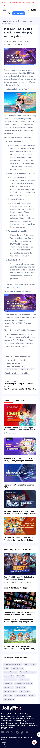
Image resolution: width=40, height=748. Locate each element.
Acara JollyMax (9, 676)
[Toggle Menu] (4, 9)
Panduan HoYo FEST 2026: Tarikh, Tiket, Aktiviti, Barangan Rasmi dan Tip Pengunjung (18, 459)
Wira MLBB (26, 373)
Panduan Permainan (12, 363)
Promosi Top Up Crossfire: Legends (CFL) (19, 486)
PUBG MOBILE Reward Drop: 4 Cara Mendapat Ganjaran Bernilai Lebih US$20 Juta (18, 539)
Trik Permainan (11, 370)
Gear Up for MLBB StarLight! (16, 588)
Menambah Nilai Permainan (23, 683)
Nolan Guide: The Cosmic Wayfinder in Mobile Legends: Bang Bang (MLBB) (19, 621)
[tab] (5, 41)
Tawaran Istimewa (17, 668)
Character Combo (20, 695)
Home (4, 21)
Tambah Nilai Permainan (14, 366)
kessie (23, 360)
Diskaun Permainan (10, 691)
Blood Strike (8, 695)
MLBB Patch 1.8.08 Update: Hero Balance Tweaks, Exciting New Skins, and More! (19, 647)
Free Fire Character (22, 357)
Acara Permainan (30, 664)
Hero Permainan (11, 360)
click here (16, 287)
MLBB (6, 668)
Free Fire (8, 357)
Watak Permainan (11, 373)
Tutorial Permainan (27, 370)
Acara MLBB (8, 683)
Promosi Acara (20, 687)
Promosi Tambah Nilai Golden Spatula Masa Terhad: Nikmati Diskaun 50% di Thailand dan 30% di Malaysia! (19, 429)
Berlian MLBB (8, 687)
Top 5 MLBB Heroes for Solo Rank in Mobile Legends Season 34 (19, 578)
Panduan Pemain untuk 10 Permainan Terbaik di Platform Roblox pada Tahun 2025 (19, 614)
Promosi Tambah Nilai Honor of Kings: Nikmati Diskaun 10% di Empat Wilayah (20, 512)
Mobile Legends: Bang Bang (12, 664)
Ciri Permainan (24, 680)
